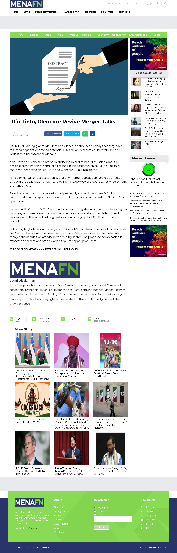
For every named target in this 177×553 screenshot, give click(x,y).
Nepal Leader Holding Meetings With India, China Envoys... (155, 121)
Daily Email (151, 520)
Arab (48, 35)
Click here (34, 528)
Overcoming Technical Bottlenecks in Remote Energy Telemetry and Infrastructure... (147, 203)
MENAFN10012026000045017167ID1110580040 (44, 248)
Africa (73, 35)
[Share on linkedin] (92, 133)
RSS (148, 528)
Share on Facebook (53, 134)
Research (90, 12)
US (18, 35)
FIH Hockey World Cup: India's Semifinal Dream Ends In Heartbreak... (110, 373)
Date (14, 132)
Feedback (59, 532)
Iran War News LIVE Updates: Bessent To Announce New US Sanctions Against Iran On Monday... (111, 423)
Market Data (71, 12)
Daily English (102, 507)
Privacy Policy (61, 511)
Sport (155, 35)
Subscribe (101, 527)
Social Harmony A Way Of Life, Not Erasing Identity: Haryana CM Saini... (110, 471)
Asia (60, 35)
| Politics (85, 35)
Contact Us (59, 515)
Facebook (151, 507)
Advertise (58, 520)
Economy (103, 35)
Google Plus (152, 515)
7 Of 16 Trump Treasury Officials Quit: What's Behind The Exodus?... (31, 471)
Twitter (149, 511)
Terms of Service (62, 507)
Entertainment (134, 35)
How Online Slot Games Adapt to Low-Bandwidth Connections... (147, 194)
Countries (107, 12)
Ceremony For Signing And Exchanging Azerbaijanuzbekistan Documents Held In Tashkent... (33, 374)
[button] (158, 3)
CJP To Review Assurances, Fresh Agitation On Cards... (30, 421)
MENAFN (17, 146)
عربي (150, 3)
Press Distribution (46, 12)
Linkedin (150, 524)
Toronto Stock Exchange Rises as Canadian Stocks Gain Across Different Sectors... (149, 219)
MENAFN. (31, 547)
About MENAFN (62, 524)
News (27, 12)
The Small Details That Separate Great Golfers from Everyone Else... (147, 212)
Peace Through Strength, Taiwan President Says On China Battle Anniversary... (69, 471)
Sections (124, 12)
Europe (34, 35)
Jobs (56, 528)
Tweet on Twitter (72, 134)
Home (15, 12)
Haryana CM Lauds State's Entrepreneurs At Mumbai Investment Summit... (69, 373)
